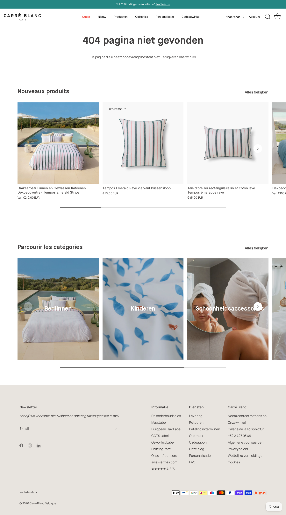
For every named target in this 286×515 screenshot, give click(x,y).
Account (254, 16)
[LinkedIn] (38, 445)
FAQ (192, 462)
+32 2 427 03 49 (239, 435)
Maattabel (159, 422)
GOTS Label (160, 435)
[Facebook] (21, 445)
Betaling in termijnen (204, 429)
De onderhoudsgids (166, 416)
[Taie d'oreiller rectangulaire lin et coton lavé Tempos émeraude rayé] (227, 143)
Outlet (86, 16)
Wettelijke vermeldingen (246, 455)
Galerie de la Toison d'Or (246, 429)
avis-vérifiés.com (164, 462)
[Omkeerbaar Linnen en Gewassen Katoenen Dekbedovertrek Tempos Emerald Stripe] (58, 143)
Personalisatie (165, 16)
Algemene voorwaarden (245, 442)
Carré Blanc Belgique (43, 503)
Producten (120, 16)
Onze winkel (237, 422)
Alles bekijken (256, 92)
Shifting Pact (161, 449)
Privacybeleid (238, 449)
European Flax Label (166, 429)
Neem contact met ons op (247, 416)
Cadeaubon (198, 442)
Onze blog (196, 449)
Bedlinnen (58, 309)
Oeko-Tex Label (163, 442)
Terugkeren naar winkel (178, 57)
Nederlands (232, 16)
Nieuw (102, 16)
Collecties (141, 16)
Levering (195, 416)
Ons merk (196, 435)
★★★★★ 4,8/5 (163, 469)
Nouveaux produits (43, 92)
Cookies (234, 462)
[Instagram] (30, 445)
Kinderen (143, 309)
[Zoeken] (267, 16)
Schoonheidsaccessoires (230, 309)
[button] (28, 148)
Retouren (196, 422)
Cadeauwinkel (191, 16)
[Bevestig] (115, 429)
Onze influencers (164, 455)
